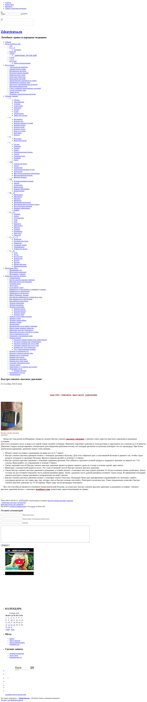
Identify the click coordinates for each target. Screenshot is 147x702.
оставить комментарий (17, 506)
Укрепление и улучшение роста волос (23, 367)
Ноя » (13, 629)
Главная (8, 3)
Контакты (8, 6)
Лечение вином (19, 309)
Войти (11, 639)
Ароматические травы (17, 69)
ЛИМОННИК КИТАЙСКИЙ (25, 55)
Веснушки (17, 139)
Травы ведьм (14, 92)
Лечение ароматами (16, 303)
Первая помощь (15, 338)
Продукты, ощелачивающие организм (23, 84)
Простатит (18, 233)
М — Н (12, 193)
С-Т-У (11, 59)
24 (11, 625)
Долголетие (18, 171)
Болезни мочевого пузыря (23, 123)
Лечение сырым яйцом (17, 320)
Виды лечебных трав (13, 44)
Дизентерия (18, 168)
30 (9, 627)
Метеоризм (18, 197)
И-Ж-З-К (12, 52)
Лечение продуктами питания (20, 316)
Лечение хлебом (15, 322)
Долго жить (13, 285)
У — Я (11, 251)
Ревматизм (18, 243)
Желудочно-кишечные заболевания (27, 173)
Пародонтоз (18, 226)
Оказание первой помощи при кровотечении (30, 340)
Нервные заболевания (22, 208)
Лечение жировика (16, 305)
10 (11, 620)
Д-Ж (11, 162)
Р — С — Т (13, 237)
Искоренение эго (15, 270)
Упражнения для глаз (17, 373)
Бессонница (18, 119)
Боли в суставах (20, 131)
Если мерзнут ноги (16, 287)
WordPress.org (14, 644)
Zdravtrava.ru (11, 32)
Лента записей (14, 641)
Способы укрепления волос (19, 363)
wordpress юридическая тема (15, 694)
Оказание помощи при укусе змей (26, 344)
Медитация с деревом (17, 274)
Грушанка (17, 50)
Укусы (16, 255)
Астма (16, 111)
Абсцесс (17, 100)
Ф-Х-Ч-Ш (13, 61)
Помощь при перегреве (18, 359)
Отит (16, 222)
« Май (7, 629)
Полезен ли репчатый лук (18, 351)
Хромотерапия (14, 374)
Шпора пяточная (20, 264)
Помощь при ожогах (17, 357)
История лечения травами (19, 73)
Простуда (17, 235)
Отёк (15, 220)
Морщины (17, 200)
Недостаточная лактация (23, 206)
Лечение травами (11, 96)
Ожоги (16, 216)
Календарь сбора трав (17, 77)
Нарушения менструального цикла (26, 204)
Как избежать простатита (18, 301)
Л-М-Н (12, 53)
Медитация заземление (17, 272)
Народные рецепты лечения (15, 276)
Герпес (16, 150)
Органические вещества (18, 67)
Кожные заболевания (21, 189)
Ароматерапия (14, 278)
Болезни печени (20, 125)
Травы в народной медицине (15, 8)
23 (9, 625)
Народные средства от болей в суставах (24, 332)
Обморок (17, 214)
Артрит (16, 110)
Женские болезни (20, 177)
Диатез (16, 166)
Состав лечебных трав (17, 90)
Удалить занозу (15, 365)
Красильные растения (17, 79)
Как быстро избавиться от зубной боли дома (25, 297)
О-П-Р (11, 57)
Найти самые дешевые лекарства (21, 328)
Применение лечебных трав (19, 82)
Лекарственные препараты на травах (23, 81)
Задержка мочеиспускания (23, 181)
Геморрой (17, 146)
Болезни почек (19, 127)
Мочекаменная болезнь (22, 202)
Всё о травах (9, 65)
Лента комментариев (17, 642)
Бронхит (17, 135)
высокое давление (75, 439)
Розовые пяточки (20, 371)
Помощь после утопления (18, 355)
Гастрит (17, 144)
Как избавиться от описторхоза (20, 299)
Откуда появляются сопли (19, 334)
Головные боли (19, 156)
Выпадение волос (20, 140)
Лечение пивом (19, 313)
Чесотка (17, 262)
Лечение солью (15, 318)
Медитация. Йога (11, 268)
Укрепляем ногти (15, 369)
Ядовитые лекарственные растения (22, 94)
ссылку (33, 506)
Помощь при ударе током (18, 361)
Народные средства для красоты (21, 330)
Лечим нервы (14, 324)
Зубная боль (18, 185)
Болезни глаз (18, 121)
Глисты (16, 154)
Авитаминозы (19, 102)
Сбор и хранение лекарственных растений (25, 88)
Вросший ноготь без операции (20, 282)
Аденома (17, 104)
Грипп (16, 160)
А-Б (10, 46)
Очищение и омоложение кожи (20, 336)
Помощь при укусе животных (25, 347)
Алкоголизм (18, 106)
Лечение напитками (16, 307)
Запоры (16, 183)
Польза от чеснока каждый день (21, 353)
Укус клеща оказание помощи (25, 349)
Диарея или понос (20, 164)
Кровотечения (19, 191)
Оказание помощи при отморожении (27, 342)
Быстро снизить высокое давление (22, 280)
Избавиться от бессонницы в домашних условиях (27, 289)
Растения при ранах (21, 241)
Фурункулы (18, 256)
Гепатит (17, 148)
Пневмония (18, 231)
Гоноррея (17, 158)
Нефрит (16, 210)
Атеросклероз (19, 113)
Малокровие (18, 195)
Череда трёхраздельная (22, 63)
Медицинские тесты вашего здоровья (23, 326)
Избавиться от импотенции (19, 291)
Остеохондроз (19, 218)
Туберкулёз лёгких (20, 249)
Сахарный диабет (20, 245)
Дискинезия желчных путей (24, 169)
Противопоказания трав (18, 86)
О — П (12, 212)
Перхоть (17, 227)
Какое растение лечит (17, 75)
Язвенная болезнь (20, 266)
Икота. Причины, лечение (19, 295)
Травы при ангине (20, 115)
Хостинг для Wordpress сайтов (12, 700)
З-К (10, 179)
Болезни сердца (19, 129)
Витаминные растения (17, 71)
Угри (15, 253)
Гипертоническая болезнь (23, 152)
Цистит (16, 260)
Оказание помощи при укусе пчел (26, 345)
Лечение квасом (20, 311)
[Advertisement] (69, 590)
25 (14, 625)
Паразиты (17, 224)
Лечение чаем (19, 314)
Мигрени (17, 198)
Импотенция (18, 187)
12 (17, 620)
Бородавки (18, 133)
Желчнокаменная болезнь (23, 175)
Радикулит (18, 239)
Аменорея (17, 108)
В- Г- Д (12, 48)
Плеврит (17, 229)
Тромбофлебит (19, 247)
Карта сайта (9, 4)
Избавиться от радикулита (19, 293)
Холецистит (18, 258)
